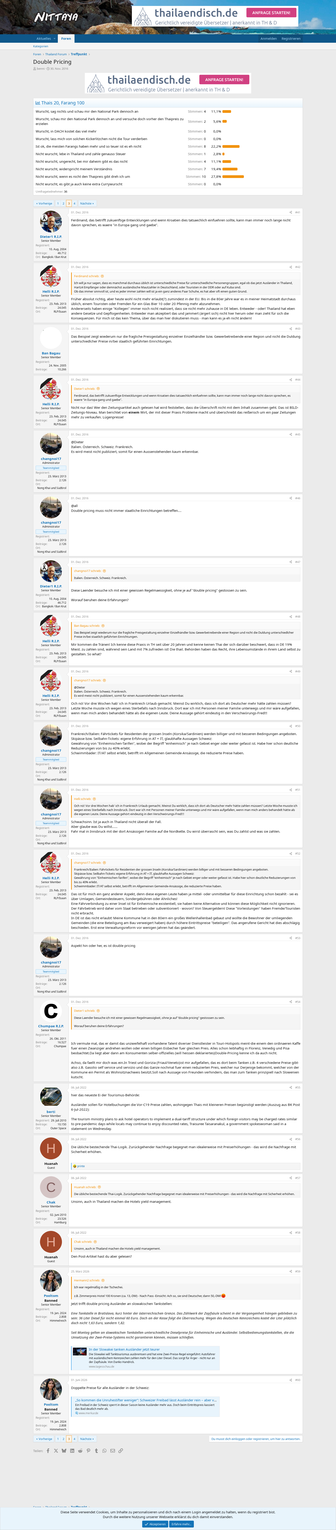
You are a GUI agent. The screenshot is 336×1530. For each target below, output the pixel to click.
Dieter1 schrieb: (84, 389)
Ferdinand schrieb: (86, 276)
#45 (297, 434)
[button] (54, 38)
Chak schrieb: (83, 1242)
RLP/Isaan (60, 311)
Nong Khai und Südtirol (51, 488)
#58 (297, 1233)
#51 (297, 790)
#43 (297, 329)
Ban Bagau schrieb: (87, 626)
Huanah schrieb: (85, 1187)
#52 (297, 853)
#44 (297, 380)
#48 (297, 617)
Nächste (85, 203)
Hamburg (60, 1222)
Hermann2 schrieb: (87, 1280)
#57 (297, 1178)
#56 (297, 1139)
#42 (297, 267)
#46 (297, 498)
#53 (297, 938)
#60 (297, 1380)
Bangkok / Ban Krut (54, 257)
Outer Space (58, 1128)
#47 (297, 562)
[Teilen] (291, 212)
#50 (297, 726)
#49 (297, 671)
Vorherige (45, 203)
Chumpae (60, 1046)
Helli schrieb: (82, 799)
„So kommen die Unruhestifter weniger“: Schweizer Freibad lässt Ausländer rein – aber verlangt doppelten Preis (163, 1400)
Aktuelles (44, 38)
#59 (297, 1271)
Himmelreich (58, 1321)
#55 (297, 1087)
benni (41, 68)
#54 (297, 1002)
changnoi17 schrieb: (87, 571)
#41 (297, 212)
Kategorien (40, 46)
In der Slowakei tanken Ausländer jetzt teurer (124, 1349)
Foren (66, 38)
